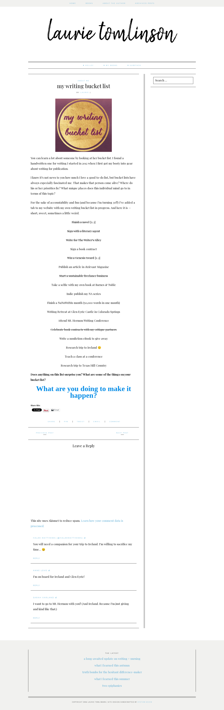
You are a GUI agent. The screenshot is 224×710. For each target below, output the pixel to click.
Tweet (81, 421)
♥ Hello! (88, 65)
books (89, 3)
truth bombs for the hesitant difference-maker (112, 672)
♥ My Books (110, 65)
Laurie (84, 92)
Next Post (122, 433)
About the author (114, 3)
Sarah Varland (43, 597)
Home (72, 3)
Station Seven (145, 702)
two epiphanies (112, 685)
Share (52, 421)
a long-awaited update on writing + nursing (112, 659)
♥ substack (134, 65)
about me (83, 81)
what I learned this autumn (112, 665)
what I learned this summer (112, 679)
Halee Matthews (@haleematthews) (58, 538)
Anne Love (40, 570)
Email (97, 421)
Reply (36, 558)
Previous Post (45, 433)
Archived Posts (145, 3)
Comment (114, 421)
